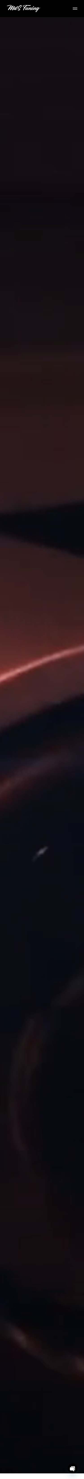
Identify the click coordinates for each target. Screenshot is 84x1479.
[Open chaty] (73, 1468)
